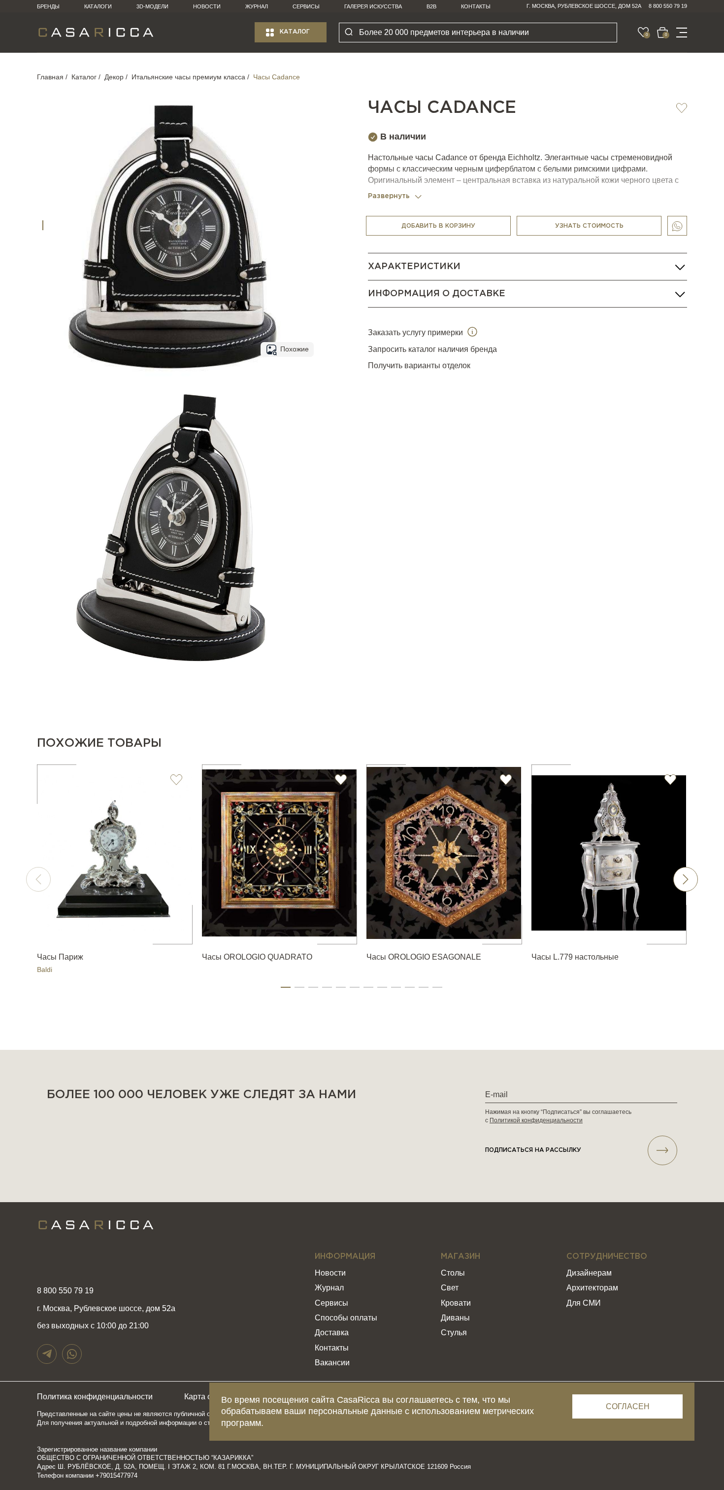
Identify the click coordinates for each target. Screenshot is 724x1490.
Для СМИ (583, 1303)
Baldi (44, 969)
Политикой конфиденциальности (536, 1120)
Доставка (332, 1332)
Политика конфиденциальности (95, 1396)
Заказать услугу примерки (416, 333)
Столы (453, 1273)
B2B (431, 6)
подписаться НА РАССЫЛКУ (533, 1150)
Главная (50, 77)
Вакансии (332, 1362)
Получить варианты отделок (419, 366)
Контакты (476, 6)
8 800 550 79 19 (668, 6)
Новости (207, 6)
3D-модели (152, 6)
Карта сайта (206, 1396)
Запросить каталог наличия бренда (432, 349)
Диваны (455, 1318)
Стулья (454, 1332)
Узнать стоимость (589, 226)
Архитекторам (592, 1287)
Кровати (456, 1303)
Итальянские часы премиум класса (188, 77)
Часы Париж (60, 957)
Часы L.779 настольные (575, 957)
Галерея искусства (373, 6)
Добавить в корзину (438, 226)
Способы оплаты (346, 1318)
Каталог (295, 32)
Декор (114, 77)
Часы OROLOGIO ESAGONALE (423, 957)
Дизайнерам (589, 1273)
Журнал (256, 6)
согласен (628, 1406)
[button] (286, 987)
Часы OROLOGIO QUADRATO (257, 957)
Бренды (48, 6)
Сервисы (306, 6)
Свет (450, 1287)
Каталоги (98, 6)
